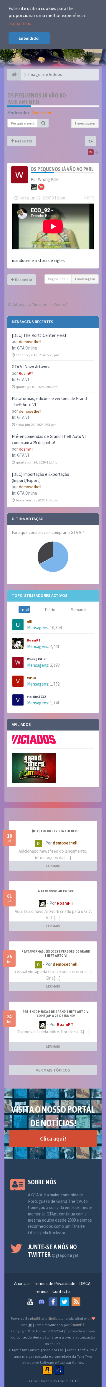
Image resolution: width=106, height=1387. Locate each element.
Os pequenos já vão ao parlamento (36, 98)
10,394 (56, 627)
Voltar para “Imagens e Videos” (39, 304)
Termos (42, 1291)
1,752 (54, 684)
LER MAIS (53, 866)
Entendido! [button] (29, 38)
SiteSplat (55, 1318)
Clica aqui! (53, 1138)
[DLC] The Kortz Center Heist (39, 335)
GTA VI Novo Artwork (31, 367)
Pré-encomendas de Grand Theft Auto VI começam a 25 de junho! (56, 1014)
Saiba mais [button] (20, 23)
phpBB (35, 1318)
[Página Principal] (14, 74)
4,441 (54, 646)
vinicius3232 (36, 697)
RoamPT (26, 373)
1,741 (54, 703)
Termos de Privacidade (54, 1283)
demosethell (30, 341)
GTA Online (27, 348)
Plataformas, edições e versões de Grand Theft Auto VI (55, 953)
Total (24, 609)
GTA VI (23, 379)
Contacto (61, 1291)
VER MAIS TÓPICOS (53, 1070)
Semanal (78, 609)
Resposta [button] (23, 141)
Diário (50, 609)
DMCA (84, 1283)
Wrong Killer (37, 659)
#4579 (89, 198)
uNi (29, 621)
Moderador (42, 112)
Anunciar (22, 1283)
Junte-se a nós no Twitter (53, 1250)
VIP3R (31, 678)
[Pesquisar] (43, 123)
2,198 (54, 665)
